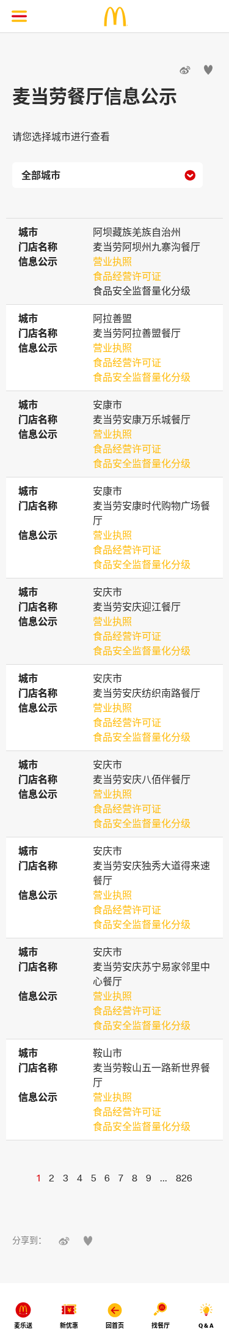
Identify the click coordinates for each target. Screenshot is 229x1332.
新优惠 (69, 1326)
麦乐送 (23, 1326)
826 (184, 1178)
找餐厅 (160, 1326)
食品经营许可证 (127, 276)
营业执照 (112, 261)
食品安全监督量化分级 (142, 377)
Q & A (206, 1326)
